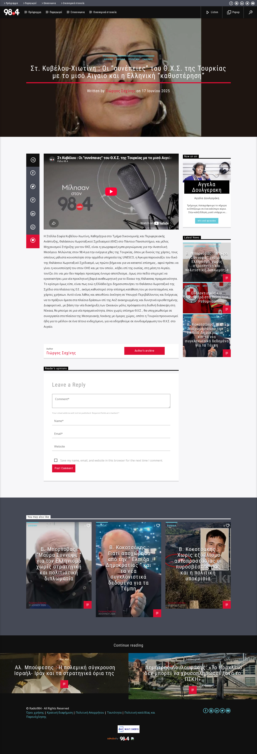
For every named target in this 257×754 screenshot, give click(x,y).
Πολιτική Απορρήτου (90, 712)
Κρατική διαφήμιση (60, 712)
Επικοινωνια (50, 3)
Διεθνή (108, 59)
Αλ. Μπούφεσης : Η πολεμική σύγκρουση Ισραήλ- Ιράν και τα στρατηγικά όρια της (64, 670)
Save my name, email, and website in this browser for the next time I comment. (111, 460)
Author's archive (144, 350)
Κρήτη (206, 285)
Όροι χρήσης (35, 712)
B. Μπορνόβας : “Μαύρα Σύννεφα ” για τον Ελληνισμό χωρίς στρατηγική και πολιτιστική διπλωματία (206, 261)
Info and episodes (207, 220)
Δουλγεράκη (191, 285)
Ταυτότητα (114, 712)
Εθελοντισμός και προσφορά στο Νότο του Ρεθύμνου (206, 297)
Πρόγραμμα (12, 3)
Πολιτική (133, 59)
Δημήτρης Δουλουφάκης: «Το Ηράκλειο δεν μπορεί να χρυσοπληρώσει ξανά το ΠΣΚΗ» (193, 673)
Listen (214, 12)
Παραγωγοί (30, 3)
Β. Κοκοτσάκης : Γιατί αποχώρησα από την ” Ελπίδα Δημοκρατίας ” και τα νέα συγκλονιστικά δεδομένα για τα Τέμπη (207, 335)
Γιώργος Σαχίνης (120, 91)
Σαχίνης (147, 59)
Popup (236, 12)
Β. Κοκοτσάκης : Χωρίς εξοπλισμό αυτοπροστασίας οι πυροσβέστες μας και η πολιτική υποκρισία (198, 564)
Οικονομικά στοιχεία (73, 3)
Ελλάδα (120, 59)
